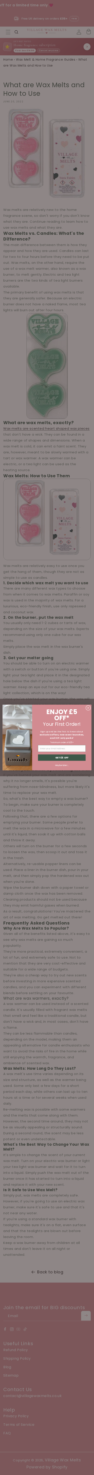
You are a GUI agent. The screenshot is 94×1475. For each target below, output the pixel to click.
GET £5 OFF (61, 757)
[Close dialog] (88, 708)
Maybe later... (61, 765)
